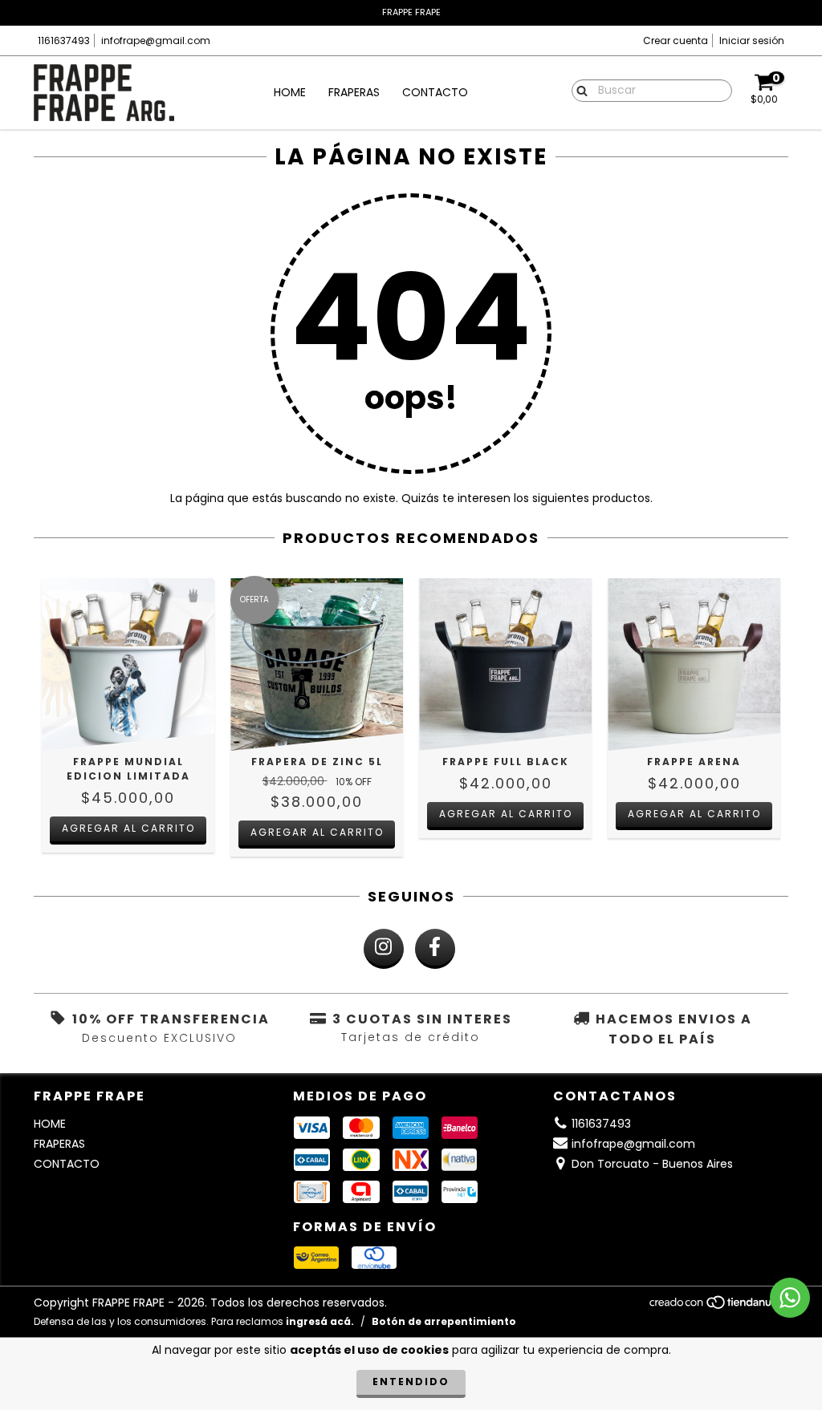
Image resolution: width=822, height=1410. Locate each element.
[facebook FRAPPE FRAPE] (435, 949)
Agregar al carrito (128, 828)
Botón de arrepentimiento (444, 1321)
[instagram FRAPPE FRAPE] (384, 949)
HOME (290, 92)
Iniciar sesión (751, 40)
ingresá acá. (320, 1321)
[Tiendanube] (718, 1307)
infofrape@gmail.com (155, 40)
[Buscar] (578, 89)
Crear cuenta (675, 40)
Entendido (411, 1381)
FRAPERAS (354, 92)
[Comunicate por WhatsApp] (790, 1298)
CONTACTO (435, 92)
